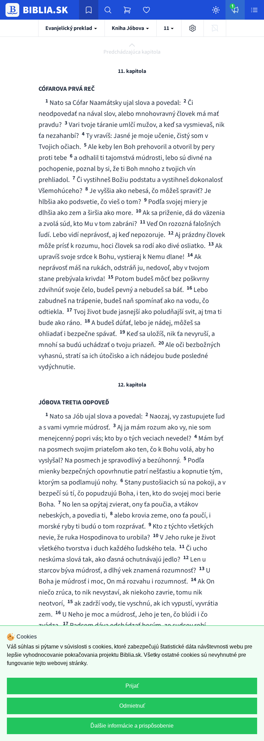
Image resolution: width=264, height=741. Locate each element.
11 (167, 28)
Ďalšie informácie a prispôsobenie (132, 726)
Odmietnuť (132, 706)
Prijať (132, 686)
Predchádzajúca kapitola (132, 52)
